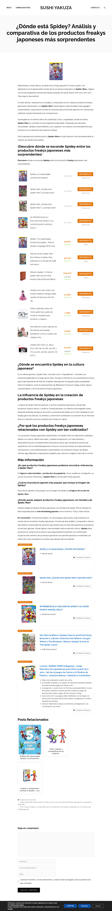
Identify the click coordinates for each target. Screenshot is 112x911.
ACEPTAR (70, 906)
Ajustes (98, 906)
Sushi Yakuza (56, 7)
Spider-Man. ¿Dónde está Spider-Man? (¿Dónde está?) (66, 578)
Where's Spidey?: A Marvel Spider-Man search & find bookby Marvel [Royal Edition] (42, 275)
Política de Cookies (17, 905)
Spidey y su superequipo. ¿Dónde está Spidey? (62, 549)
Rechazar (84, 906)
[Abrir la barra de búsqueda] (105, 7)
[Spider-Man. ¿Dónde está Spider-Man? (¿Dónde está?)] (29, 585)
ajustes (10, 909)
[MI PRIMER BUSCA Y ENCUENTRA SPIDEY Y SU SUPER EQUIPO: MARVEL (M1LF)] (29, 614)
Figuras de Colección (28, 800)
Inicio (9, 8)
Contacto (95, 8)
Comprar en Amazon (83, 557)
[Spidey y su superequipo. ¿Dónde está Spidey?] (29, 556)
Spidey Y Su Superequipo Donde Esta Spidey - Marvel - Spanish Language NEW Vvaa (42, 242)
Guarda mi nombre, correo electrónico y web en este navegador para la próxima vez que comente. (55, 881)
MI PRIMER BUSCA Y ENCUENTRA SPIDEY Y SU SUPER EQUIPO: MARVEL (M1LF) (64, 608)
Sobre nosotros (23, 8)
